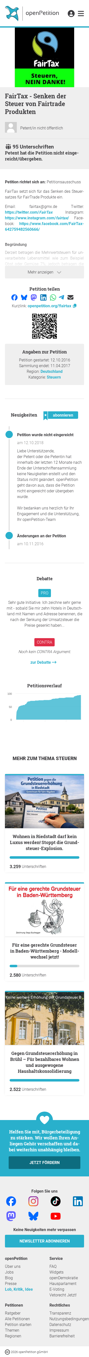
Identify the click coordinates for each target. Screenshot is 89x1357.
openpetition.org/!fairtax (50, 306)
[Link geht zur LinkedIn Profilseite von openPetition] (78, 1201)
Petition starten (18, 1324)
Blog (9, 1278)
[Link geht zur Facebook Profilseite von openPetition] (11, 1201)
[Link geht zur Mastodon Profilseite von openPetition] (11, 1215)
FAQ (53, 1266)
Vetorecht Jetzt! (63, 1295)
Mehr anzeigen (41, 272)
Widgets (56, 1272)
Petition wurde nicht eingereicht (45, 434)
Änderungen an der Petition (41, 536)
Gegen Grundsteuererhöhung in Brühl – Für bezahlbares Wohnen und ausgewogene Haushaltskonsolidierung (44, 1062)
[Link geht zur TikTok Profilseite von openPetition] (56, 1201)
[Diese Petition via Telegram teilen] (62, 297)
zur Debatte (41, 662)
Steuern (54, 377)
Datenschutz (60, 1324)
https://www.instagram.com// (37, 218)
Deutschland (52, 371)
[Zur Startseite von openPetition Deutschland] (32, 13)
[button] (71, 14)
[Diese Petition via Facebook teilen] (15, 297)
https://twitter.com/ (28, 212)
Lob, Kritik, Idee (19, 1289)
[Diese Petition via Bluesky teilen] (24, 297)
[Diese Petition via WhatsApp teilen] (53, 297)
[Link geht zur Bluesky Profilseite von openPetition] (33, 1215)
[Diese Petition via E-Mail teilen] (70, 297)
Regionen (13, 1336)
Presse (11, 1283)
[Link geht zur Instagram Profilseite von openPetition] (33, 1201)
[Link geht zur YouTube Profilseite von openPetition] (56, 1215)
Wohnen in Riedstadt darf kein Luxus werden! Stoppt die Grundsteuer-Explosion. (44, 842)
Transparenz (60, 1313)
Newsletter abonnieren (45, 1241)
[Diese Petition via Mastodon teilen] (34, 297)
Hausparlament (62, 1283)
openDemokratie (63, 1278)
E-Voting (56, 1289)
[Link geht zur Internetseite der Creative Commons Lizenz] (8, 1351)
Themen (12, 1330)
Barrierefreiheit (62, 1336)
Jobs (9, 1272)
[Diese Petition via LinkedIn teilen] (43, 297)
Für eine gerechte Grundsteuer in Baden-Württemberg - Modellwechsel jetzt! (44, 951)
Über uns (13, 1266)
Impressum (59, 1330)
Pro (44, 593)
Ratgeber (13, 1313)
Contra (44, 642)
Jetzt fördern (44, 1162)
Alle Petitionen (17, 1319)
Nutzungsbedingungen (69, 1319)
